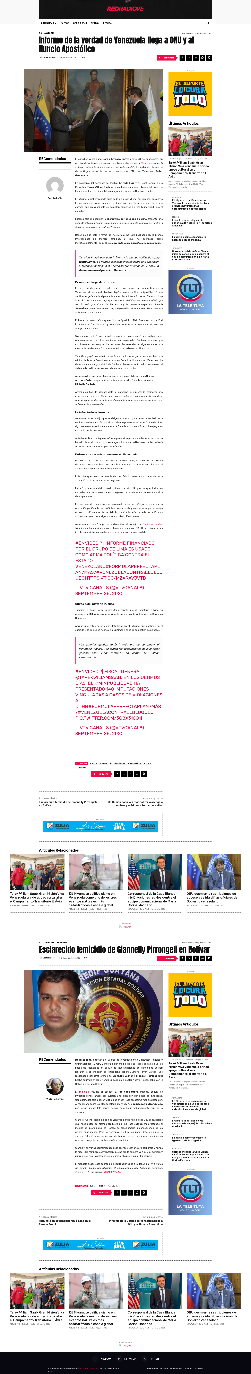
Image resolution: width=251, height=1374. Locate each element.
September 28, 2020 (99, 593)
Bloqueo (103, 763)
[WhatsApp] (202, 58)
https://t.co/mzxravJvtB (115, 578)
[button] (207, 23)
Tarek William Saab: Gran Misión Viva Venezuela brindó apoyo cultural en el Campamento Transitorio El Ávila (188, 169)
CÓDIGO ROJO (177, 234)
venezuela (81, 767)
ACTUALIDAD (46, 33)
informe (147, 763)
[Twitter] (189, 58)
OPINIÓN (175, 217)
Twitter (154, 1359)
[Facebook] (182, 58)
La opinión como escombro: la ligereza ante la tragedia (189, 238)
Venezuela (146, 163)
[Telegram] (209, 58)
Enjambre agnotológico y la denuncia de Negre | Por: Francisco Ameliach (192, 223)
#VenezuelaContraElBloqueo (116, 712)
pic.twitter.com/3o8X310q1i (108, 718)
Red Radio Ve (49, 57)
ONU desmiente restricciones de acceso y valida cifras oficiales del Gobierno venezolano (212, 897)
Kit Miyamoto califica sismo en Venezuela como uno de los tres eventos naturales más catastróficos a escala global (190, 204)
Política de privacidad (88, 1368)
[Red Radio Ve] (55, 185)
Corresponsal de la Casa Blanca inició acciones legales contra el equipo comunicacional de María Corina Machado (190, 255)
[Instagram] (119, 1359)
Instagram (130, 1359)
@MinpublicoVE (113, 683)
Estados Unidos (117, 763)
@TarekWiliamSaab (98, 677)
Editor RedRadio (186, 159)
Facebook (105, 1359)
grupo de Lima (134, 763)
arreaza (93, 763)
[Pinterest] (196, 58)
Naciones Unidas (152, 524)
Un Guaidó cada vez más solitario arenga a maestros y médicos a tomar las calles (135, 804)
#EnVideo (86, 543)
